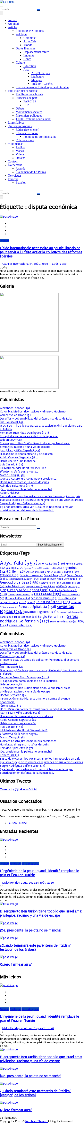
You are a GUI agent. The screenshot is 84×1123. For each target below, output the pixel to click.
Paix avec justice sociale (23, 90)
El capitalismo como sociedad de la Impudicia (29, 436)
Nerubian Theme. (36, 1121)
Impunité (28, 55)
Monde (27, 45)
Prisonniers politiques (29, 115)
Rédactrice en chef (27, 129)
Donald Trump (55, 575)
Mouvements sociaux (29, 112)
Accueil (12, 20)
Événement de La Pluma (31, 172)
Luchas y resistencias (20, 594)
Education (29, 66)
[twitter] (9, 227)
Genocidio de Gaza (19, 582)
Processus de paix (27, 97)
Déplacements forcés (36, 52)
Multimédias (15, 143)
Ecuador (30, 578)
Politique (21, 34)
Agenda (20, 168)
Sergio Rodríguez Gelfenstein (39, 618)
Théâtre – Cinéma (42, 83)
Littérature (37, 76)
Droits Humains (25, 48)
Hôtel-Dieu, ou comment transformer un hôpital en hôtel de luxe (42, 709)
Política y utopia (9, 607)
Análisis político (52, 568)
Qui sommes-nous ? (20, 126)
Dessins (20, 158)
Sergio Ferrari (52, 617)
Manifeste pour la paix (29, 94)
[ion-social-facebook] (1, 793)
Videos (20, 154)
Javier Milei (15, 586)
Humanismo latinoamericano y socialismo (26, 454)
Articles (12, 27)
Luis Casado (47, 594)
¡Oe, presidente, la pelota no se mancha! (26, 489)
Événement (15, 165)
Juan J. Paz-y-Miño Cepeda (61, 586)
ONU (31, 602)
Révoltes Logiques (40, 612)
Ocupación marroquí (13, 602)
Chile (17, 571)
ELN (26, 105)
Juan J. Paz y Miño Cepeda (24, 590)
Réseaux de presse (27, 133)
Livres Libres (16, 122)
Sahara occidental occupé (70, 612)
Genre (27, 59)
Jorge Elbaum (34, 586)
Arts (26, 69)
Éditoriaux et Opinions (30, 30)
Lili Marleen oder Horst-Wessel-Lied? (23, 469)
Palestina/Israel (53, 602)
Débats (20, 108)
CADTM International (15, 263)
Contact (12, 161)
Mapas (20, 150)
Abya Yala (29, 41)
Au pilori (13, 23)
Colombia (70, 571)
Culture (20, 62)
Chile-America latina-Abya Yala (43, 571)
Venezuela (20, 625)
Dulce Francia (13, 579)
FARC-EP (29, 101)
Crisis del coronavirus (31, 575)
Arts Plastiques (40, 73)
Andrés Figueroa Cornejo (30, 568)
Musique (36, 80)
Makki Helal (9, 882)
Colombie (29, 37)
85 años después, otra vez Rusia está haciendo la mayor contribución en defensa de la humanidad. (36, 508)
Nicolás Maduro (67, 598)
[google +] (9, 230)
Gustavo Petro (50, 582)
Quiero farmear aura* (16, 964)
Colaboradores (25, 140)
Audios (20, 147)
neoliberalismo (44, 598)
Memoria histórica (17, 598)
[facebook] (9, 223)
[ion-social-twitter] (3, 793)
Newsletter (14, 175)
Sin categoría (30, 863)
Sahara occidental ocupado (18, 616)
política (76, 602)
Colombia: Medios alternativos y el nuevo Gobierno (33, 411)
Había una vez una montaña (18, 461)
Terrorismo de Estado (63, 621)
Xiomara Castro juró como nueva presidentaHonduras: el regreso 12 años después (28, 480)
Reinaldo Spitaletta (37, 607)
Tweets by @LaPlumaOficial (18, 789)
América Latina (51, 563)
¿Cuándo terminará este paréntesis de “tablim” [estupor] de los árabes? (35, 947)
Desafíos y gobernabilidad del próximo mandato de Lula (36, 418)
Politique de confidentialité (39, 136)
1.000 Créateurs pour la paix (33, 119)
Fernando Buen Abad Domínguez (60, 578)
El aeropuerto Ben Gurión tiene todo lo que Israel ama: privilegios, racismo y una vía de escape (35, 445)
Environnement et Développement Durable (42, 87)
